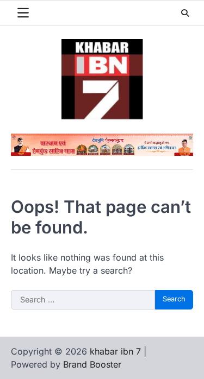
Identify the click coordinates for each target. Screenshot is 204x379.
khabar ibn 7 (115, 351)
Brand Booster (92, 364)
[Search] (185, 13)
